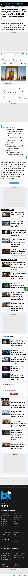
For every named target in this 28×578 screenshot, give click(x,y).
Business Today (16, 0)
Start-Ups (5, 521)
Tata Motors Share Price (7, 532)
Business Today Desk (11, 59)
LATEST (6, 399)
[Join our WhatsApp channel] (25, 290)
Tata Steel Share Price (20, 535)
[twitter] (7, 506)
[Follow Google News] (13, 63)
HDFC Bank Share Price (7, 535)
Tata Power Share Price (7, 559)
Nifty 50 (17, 542)
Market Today (6, 513)
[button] (25, 576)
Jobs (4, 525)
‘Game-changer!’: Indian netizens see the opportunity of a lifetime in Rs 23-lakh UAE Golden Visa (16, 139)
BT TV (16, 521)
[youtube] (5, 506)
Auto (16, 523)
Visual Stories (18, 517)
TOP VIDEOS (11, 260)
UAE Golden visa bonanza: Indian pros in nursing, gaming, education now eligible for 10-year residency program (16, 153)
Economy (17, 513)
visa (10, 6)
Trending (5, 519)
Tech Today (6, 515)
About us (3, 564)
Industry (5, 523)
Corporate (5, 517)
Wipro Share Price (19, 557)
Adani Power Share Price (20, 532)
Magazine (17, 519)
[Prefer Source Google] (5, 63)
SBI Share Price (19, 555)
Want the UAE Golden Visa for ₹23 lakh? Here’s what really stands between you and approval (15, 132)
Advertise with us (5, 566)
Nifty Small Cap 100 (20, 544)
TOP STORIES (8, 210)
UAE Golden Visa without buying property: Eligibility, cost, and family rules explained (16, 146)
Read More (13, 183)
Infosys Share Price (7, 555)
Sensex (4, 542)
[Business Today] (14, 4)
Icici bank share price (7, 557)
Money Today (18, 515)
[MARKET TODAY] (8, 336)
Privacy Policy (17, 566)
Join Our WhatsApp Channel (13, 54)
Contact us (16, 564)
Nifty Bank (5, 544)
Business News (3, 6)
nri (8, 6)
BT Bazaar (23, 0)
